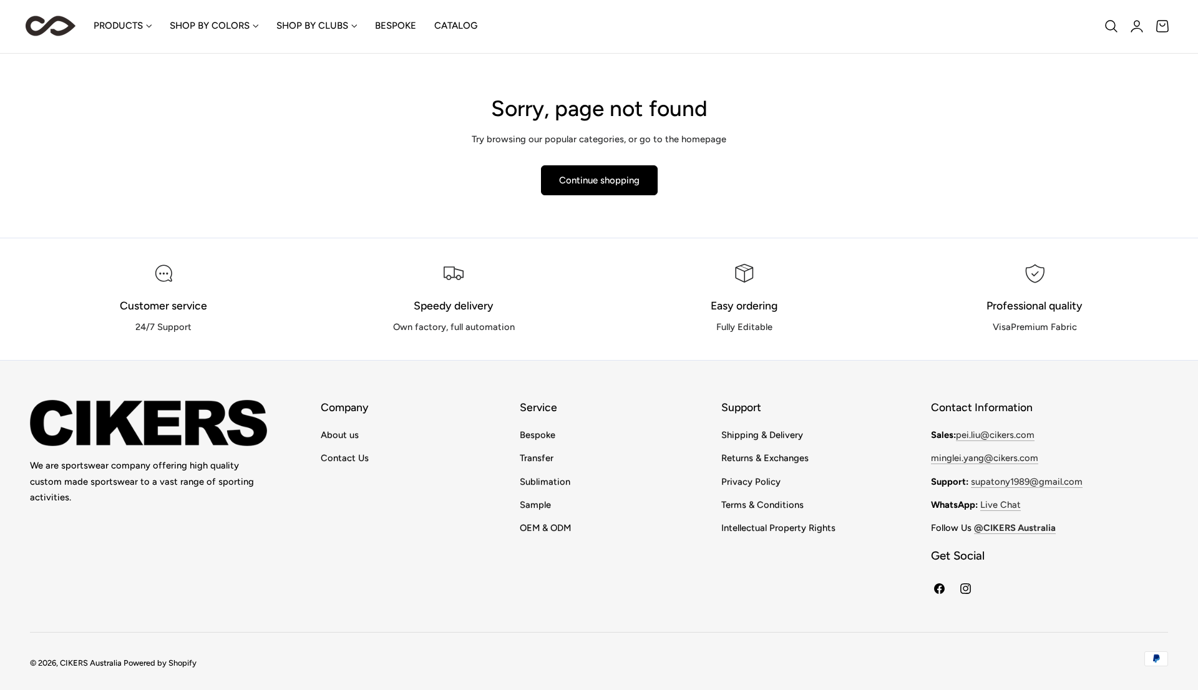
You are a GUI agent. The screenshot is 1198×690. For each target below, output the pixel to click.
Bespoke (537, 434)
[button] (1111, 26)
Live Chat (1000, 504)
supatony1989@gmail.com (1027, 481)
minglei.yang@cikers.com (984, 458)
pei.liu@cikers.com (995, 434)
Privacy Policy (751, 481)
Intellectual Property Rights (778, 527)
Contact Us (345, 458)
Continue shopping (599, 180)
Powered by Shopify (160, 663)
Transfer (536, 458)
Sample (535, 504)
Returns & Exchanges (765, 458)
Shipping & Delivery (762, 434)
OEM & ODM (545, 527)
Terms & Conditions (762, 504)
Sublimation (545, 481)
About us (340, 434)
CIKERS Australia (91, 663)
